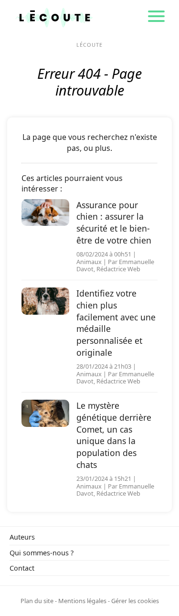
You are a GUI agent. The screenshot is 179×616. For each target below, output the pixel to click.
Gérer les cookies (135, 600)
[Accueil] (54, 16)
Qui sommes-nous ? (42, 552)
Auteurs (22, 537)
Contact (22, 568)
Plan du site (37, 600)
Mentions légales (82, 600)
